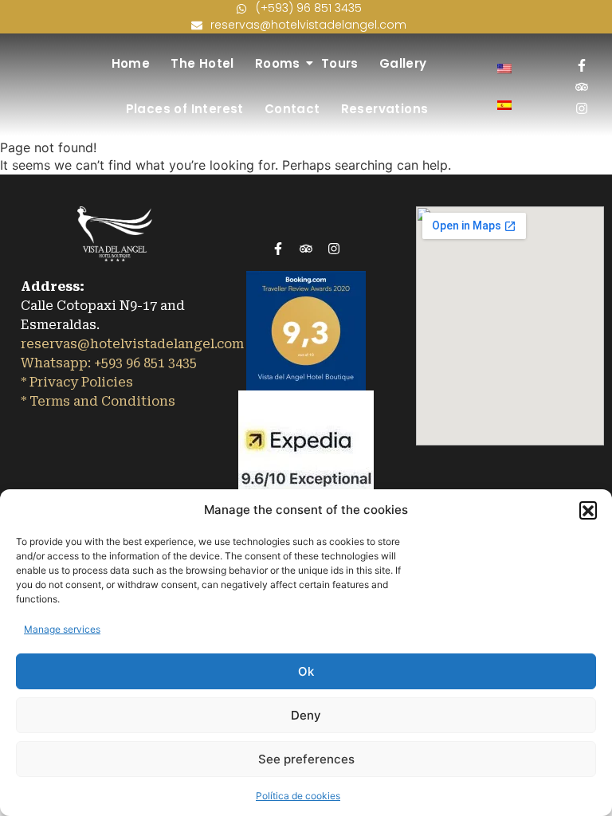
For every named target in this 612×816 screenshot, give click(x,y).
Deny (306, 715)
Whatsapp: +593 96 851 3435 (109, 363)
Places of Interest (185, 108)
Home (131, 63)
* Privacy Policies (78, 382)
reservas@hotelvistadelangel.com (132, 343)
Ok (306, 671)
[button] (588, 510)
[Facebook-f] (581, 65)
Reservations (385, 108)
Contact (292, 108)
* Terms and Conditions (99, 401)
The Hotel (202, 63)
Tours (340, 63)
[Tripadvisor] (581, 86)
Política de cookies (298, 796)
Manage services (62, 629)
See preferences (306, 759)
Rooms (277, 63)
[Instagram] (581, 108)
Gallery (403, 63)
